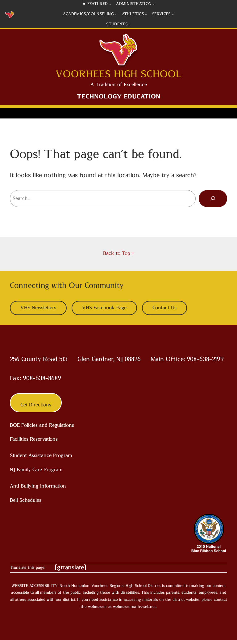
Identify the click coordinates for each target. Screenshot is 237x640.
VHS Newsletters (38, 307)
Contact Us (164, 307)
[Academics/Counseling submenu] (115, 14)
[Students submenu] (129, 24)
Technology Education (118, 97)
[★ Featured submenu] (110, 4)
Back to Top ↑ (118, 253)
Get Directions (35, 404)
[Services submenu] (173, 14)
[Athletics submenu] (146, 14)
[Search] (213, 198)
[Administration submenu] (154, 4)
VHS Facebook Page (104, 307)
